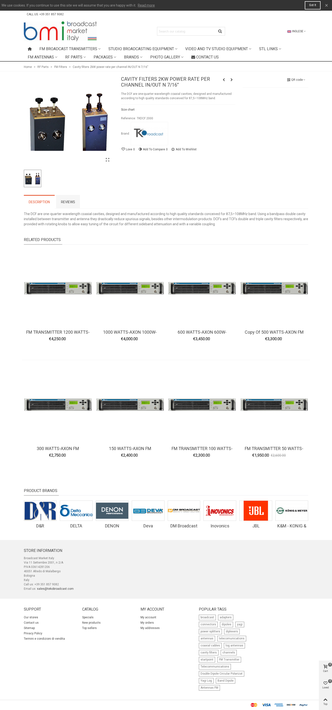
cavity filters (209, 652)
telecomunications (232, 638)
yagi (240, 624)
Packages (103, 57)
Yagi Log (206, 680)
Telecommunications (215, 666)
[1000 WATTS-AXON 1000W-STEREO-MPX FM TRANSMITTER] (130, 288)
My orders (147, 622)
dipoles (226, 624)
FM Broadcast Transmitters (68, 49)
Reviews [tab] (68, 202)
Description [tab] (39, 202)
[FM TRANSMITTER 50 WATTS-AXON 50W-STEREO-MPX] (274, 405)
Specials (88, 617)
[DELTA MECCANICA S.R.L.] (76, 510)
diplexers (232, 631)
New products (91, 622)
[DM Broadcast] (184, 510)
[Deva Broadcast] (148, 510)
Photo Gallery (165, 57)
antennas (207, 638)
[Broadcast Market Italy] (60, 31)
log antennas (234, 645)
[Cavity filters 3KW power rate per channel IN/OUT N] (231, 79)
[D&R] (40, 510)
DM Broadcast (183, 525)
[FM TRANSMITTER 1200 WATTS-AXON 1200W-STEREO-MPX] (58, 288)
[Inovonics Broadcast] (219, 510)
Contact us (207, 57)
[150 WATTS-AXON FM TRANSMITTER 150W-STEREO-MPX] (130, 405)
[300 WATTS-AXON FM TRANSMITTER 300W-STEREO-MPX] (58, 405)
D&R (40, 525)
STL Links (268, 49)
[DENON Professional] (112, 510)
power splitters (210, 631)
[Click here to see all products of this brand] (149, 133)
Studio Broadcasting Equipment (141, 49)
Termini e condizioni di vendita (44, 638)
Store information (43, 550)
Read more (146, 5)
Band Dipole (226, 680)
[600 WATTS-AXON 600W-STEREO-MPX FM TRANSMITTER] (202, 288)
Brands (131, 57)
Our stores (31, 617)
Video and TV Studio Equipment (216, 49)
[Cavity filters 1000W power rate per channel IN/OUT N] (223, 79)
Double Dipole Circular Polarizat (222, 673)
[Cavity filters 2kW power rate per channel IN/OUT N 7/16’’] (107, 159)
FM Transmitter (229, 659)
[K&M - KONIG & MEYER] (291, 510)
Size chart (128, 109)
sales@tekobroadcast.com (55, 588)
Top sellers (89, 628)
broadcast (207, 617)
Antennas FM (209, 687)
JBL (256, 525)
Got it (312, 5)
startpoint (207, 659)
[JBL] (255, 510)
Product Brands (40, 490)
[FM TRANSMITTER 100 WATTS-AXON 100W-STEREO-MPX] (202, 405)
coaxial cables (210, 645)
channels (228, 652)
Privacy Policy (33, 633)
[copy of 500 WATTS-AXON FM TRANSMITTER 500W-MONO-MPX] (274, 288)
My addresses (150, 628)
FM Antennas (41, 57)
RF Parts (73, 57)
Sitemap (29, 628)
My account (148, 617)
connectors (208, 624)
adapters (226, 617)
